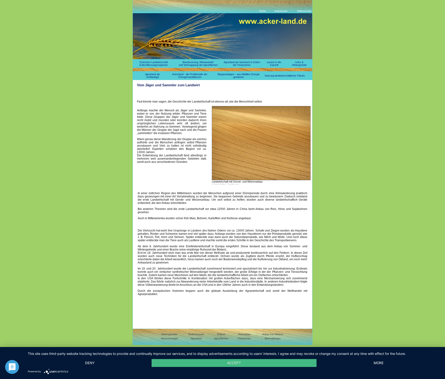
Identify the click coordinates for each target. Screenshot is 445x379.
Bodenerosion (196, 334)
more (379, 363)
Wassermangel (169, 338)
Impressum (281, 11)
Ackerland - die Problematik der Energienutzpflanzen (189, 75)
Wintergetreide (169, 334)
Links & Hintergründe (299, 63)
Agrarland (196, 338)
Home (262, 11)
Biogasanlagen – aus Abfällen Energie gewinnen (239, 75)
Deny (90, 363)
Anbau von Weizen (272, 334)
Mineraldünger (273, 338)
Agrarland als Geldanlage (152, 75)
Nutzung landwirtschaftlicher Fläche (285, 75)
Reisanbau (244, 334)
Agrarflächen (221, 338)
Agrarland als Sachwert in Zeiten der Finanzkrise (242, 63)
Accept (234, 363)
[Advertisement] (221, 95)
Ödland (221, 334)
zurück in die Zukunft (274, 63)
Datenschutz (304, 11)
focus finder (220, 184)
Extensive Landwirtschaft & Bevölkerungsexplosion (153, 63)
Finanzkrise (244, 338)
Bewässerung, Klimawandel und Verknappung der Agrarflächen (198, 63)
